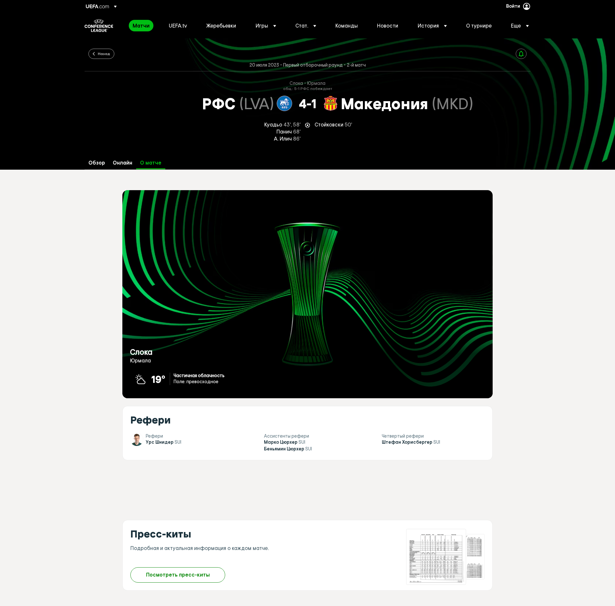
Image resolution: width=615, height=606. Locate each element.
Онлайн (122, 163)
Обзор (96, 163)
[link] (141, 26)
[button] (265, 26)
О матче (150, 163)
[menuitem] (142, 26)
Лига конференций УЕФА (99, 25)
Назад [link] (104, 53)
